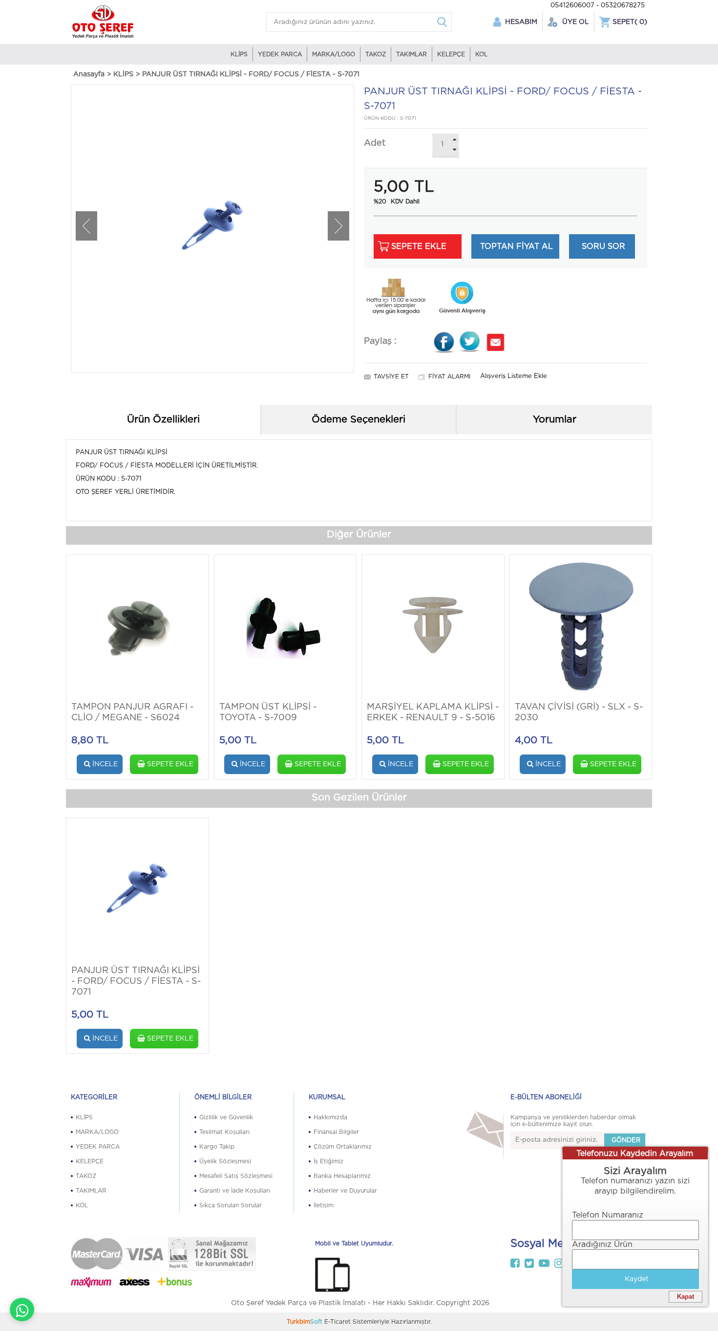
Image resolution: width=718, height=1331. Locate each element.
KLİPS (239, 54)
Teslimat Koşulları (224, 1132)
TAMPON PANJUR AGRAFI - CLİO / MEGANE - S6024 (132, 712)
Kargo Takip (216, 1147)
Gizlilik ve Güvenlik (226, 1117)
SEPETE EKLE (169, 764)
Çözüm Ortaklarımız (343, 1147)
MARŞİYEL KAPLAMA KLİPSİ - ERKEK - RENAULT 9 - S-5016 (433, 712)
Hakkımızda (330, 1117)
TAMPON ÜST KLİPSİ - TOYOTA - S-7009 (268, 712)
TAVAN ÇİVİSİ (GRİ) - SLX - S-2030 (579, 712)
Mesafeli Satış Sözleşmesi (236, 1176)
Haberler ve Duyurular (345, 1191)
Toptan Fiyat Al (516, 246)
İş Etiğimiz (328, 1161)
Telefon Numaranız (607, 1215)
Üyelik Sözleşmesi (225, 1161)
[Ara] (442, 22)
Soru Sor (603, 246)
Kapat (685, 1296)
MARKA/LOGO (333, 54)
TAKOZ (375, 54)
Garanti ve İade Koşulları (234, 1191)
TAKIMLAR (411, 54)
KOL (481, 54)
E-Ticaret (337, 1322)
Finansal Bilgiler (336, 1132)
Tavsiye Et (391, 376)
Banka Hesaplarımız (342, 1176)
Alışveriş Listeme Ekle (513, 376)
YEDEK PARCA (280, 54)
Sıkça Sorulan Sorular (230, 1205)
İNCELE (104, 764)
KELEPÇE (451, 54)
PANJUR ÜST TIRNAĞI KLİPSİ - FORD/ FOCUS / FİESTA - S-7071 (136, 981)
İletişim (324, 1205)
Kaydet (637, 1279)
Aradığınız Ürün (602, 1244)
